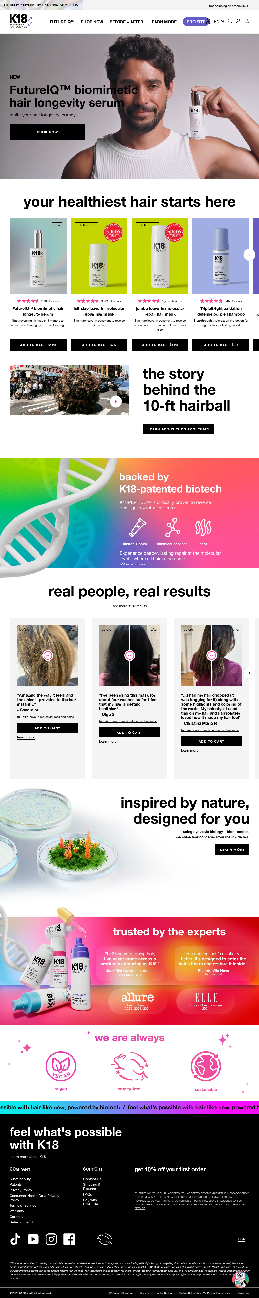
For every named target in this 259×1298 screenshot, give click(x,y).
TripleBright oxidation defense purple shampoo (221, 311)
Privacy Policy (21, 1190)
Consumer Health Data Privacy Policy (34, 1197)
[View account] (238, 21)
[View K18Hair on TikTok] (15, 1239)
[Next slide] (249, 255)
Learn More (234, 850)
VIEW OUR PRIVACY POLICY (208, 1204)
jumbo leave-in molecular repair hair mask (160, 311)
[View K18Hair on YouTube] (33, 1239)
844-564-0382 (151, 1266)
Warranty (17, 1211)
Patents (16, 1184)
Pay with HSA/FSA (90, 1202)
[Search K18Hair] (230, 21)
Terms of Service (23, 1205)
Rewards (207, 21)
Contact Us (92, 1179)
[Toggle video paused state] (116, 401)
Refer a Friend (21, 1222)
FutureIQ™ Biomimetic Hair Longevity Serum (41, 5)
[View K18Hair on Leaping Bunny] (104, 1239)
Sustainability (20, 1179)
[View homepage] (21, 21)
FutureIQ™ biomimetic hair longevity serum (38, 311)
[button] (246, 21)
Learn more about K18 (28, 1157)
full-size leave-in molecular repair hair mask (99, 311)
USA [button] (241, 1239)
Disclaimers (243, 1292)
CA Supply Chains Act (121, 1292)
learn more (26, 737)
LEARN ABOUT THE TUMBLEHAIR (178, 429)
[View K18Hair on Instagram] (51, 1239)
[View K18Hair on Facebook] (69, 1239)
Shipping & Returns (91, 1186)
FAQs (87, 1194)
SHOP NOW (47, 132)
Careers (16, 1216)
